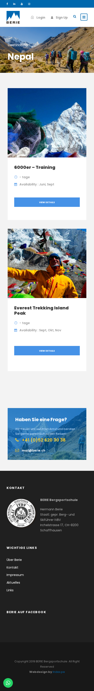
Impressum (15, 575)
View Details (47, 202)
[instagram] (29, 4)
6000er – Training (34, 167)
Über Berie (14, 560)
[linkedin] (14, 4)
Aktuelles (13, 582)
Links (10, 590)
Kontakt (12, 567)
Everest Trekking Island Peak (41, 310)
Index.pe (59, 672)
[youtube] (22, 4)
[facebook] (7, 4)
